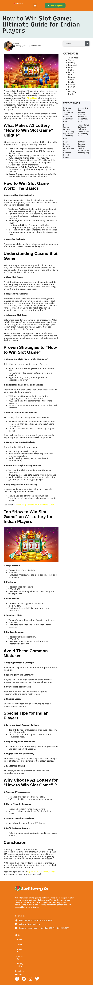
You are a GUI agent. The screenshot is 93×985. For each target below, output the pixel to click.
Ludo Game (71, 68)
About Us (20, 950)
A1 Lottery (32, 98)
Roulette (72, 65)
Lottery (72, 72)
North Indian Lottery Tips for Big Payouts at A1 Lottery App (68, 131)
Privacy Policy (20, 965)
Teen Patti (73, 58)
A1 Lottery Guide (72, 91)
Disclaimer (19, 971)
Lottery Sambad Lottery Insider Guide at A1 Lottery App (83, 147)
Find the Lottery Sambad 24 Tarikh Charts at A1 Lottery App (68, 114)
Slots (71, 60)
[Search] (87, 43)
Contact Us (19, 957)
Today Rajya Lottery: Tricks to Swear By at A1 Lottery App (83, 130)
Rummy (71, 62)
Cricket (72, 82)
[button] (35, 6)
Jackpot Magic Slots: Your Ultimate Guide (33, 505)
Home (19, 939)
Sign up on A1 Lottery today (41, 872)
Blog (20, 944)
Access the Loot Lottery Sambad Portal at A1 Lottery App (83, 114)
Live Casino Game (71, 77)
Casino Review (71, 85)
